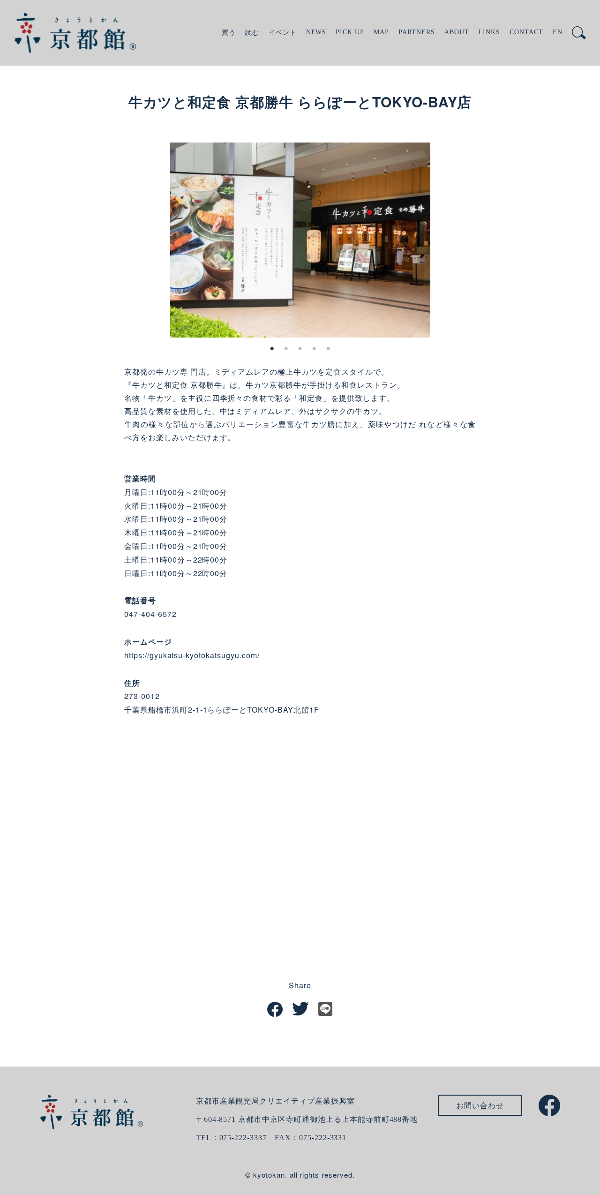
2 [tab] (286, 348)
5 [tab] (328, 348)
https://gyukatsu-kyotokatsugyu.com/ (192, 655)
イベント (283, 32)
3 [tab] (300, 348)
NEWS (316, 32)
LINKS (490, 32)
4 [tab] (314, 348)
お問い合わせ (480, 1105)
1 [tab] (272, 348)
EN (557, 32)
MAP (381, 32)
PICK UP (350, 32)
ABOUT (456, 32)
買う (229, 32)
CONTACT (526, 32)
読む (252, 32)
